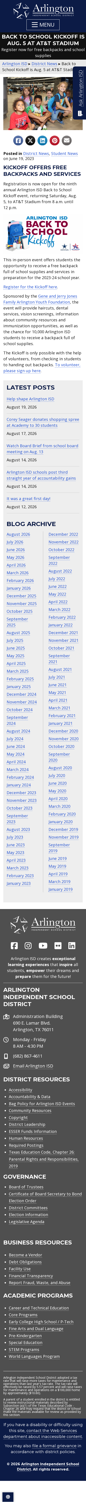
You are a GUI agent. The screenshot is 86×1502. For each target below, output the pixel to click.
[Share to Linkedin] (42, 140)
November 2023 (22, 800)
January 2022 (61, 625)
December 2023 (21, 792)
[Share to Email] (67, 140)
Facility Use (20, 1268)
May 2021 (57, 692)
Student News (64, 153)
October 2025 (19, 611)
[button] (43, 24)
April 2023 (16, 860)
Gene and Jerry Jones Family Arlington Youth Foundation (40, 299)
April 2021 (58, 700)
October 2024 (19, 709)
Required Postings (26, 1145)
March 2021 (59, 708)
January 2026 (19, 588)
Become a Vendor (25, 1254)
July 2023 (15, 837)
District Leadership (27, 1124)
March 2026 (17, 572)
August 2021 (60, 669)
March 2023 (17, 868)
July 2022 (57, 578)
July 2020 (57, 775)
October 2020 (61, 746)
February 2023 (20, 875)
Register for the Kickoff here (30, 286)
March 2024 (17, 769)
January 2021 (61, 723)
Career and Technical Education (39, 1308)
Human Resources (26, 1138)
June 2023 (16, 844)
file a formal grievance (54, 1445)
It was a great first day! (28, 498)
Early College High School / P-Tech (41, 1321)
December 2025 (21, 595)
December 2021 (63, 632)
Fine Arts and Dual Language (36, 1328)
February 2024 (20, 777)
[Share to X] (30, 140)
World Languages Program (34, 1356)
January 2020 (61, 821)
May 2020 (57, 790)
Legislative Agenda (26, 1221)
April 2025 (16, 663)
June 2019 (58, 858)
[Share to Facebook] (18, 140)
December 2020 (63, 731)
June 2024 (16, 746)
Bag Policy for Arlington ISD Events (42, 1103)
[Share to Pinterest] (55, 140)
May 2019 (57, 866)
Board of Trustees (26, 1186)
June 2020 (58, 783)
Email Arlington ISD (33, 1066)
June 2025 (16, 648)
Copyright (18, 1117)
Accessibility (20, 1089)
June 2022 (58, 586)
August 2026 (18, 534)
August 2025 (18, 632)
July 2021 (57, 677)
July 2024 (15, 738)
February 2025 (20, 678)
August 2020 (60, 767)
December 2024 (21, 694)
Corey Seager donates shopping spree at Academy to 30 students (43, 422)
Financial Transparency (31, 1275)
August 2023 (18, 829)
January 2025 (19, 686)
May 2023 (15, 852)
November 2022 (64, 542)
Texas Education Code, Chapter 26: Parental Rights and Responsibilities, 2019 (44, 1159)
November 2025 (22, 603)
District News (36, 153)
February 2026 (20, 580)
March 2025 (17, 671)
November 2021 (64, 640)
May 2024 (15, 754)
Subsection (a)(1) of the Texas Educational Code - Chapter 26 (38, 1407)
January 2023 (19, 883)
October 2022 (61, 549)
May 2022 (57, 594)
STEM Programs (24, 1349)
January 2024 (19, 785)
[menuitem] (14, 946)
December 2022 (63, 534)
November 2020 (64, 738)
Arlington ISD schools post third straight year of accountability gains (41, 475)
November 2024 (22, 702)
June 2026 (16, 549)
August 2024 (18, 731)
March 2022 (59, 609)
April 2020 (58, 798)
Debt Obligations (25, 1262)
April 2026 (16, 565)
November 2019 (64, 837)
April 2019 (58, 873)
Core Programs (23, 1314)
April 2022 (58, 601)
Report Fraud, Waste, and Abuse (39, 1282)
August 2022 (60, 571)
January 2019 (61, 889)
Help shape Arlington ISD (30, 398)
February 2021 (62, 715)
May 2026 (15, 557)
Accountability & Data (29, 1096)
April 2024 (16, 761)
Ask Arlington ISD (81, 88)
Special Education (25, 1342)
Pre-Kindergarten (25, 1335)
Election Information (28, 1214)
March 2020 (59, 806)
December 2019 (63, 829)
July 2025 (15, 640)
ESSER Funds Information (33, 1131)
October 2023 (19, 808)
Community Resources (30, 1110)
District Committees (28, 1207)
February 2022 (62, 617)
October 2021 (61, 648)
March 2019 (59, 881)
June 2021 (58, 684)
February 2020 (62, 814)
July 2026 (15, 542)
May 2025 (15, 655)
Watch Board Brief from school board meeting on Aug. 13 (42, 448)
